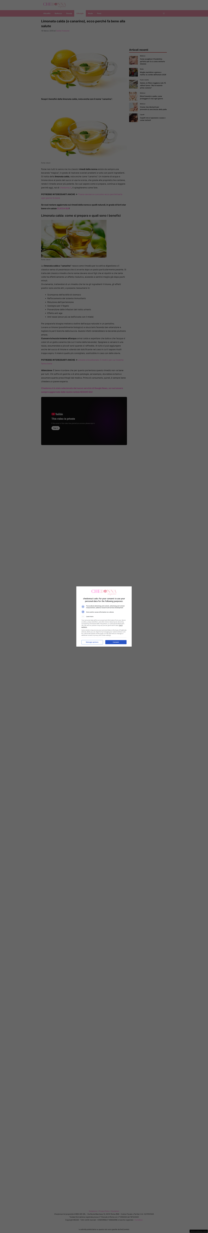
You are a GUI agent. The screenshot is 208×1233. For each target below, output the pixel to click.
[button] (104, 616)
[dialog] (104, 616)
